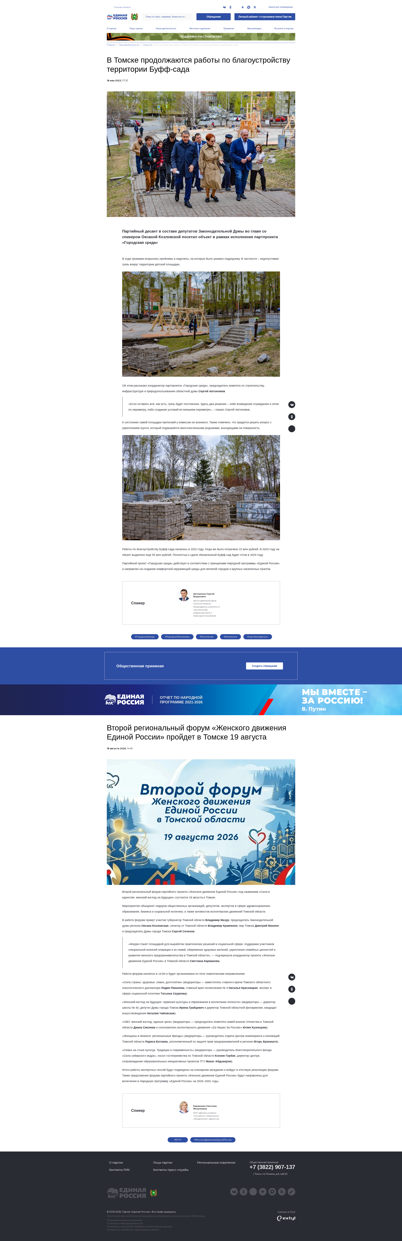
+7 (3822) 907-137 (272, 1167)
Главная (111, 45)
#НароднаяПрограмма (177, 636)
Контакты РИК (119, 1170)
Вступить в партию (284, 28)
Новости (147, 45)
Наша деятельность (166, 28)
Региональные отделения (216, 1162)
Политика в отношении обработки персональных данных (139, 1226)
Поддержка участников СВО (201, 36)
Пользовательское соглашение (124, 1220)
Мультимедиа (254, 28)
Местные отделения (199, 28)
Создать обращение (264, 665)
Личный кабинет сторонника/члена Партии (264, 16)
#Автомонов (230, 636)
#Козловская (207, 636)
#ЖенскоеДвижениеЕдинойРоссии (213, 1139)
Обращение (213, 16)
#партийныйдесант (257, 636)
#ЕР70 (177, 1139)
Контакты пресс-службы (171, 1170)
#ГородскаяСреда (145, 636)
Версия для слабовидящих (280, 7)
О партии (111, 28)
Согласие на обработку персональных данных (133, 1229)
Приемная (228, 28)
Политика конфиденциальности (125, 1223)
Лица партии (136, 28)
